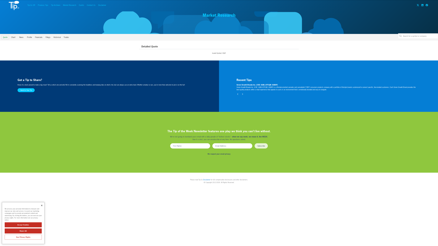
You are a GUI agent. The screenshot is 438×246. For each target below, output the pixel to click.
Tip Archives (55, 5)
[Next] (242, 94)
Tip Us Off (31, 5)
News (21, 37)
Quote (5, 37)
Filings (48, 37)
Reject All (23, 231)
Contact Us (91, 5)
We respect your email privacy (219, 154)
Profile (29, 37)
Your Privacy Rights (23, 237)
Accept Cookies (23, 225)
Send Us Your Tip (26, 90)
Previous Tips (43, 5)
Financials (38, 37)
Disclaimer (102, 5)
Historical (57, 37)
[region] (23, 223)
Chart (13, 37)
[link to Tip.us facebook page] (427, 5)
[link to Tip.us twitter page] (418, 5)
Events (81, 5)
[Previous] (238, 94)
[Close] (41, 205)
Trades (66, 37)
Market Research (69, 5)
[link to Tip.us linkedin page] (422, 5)
